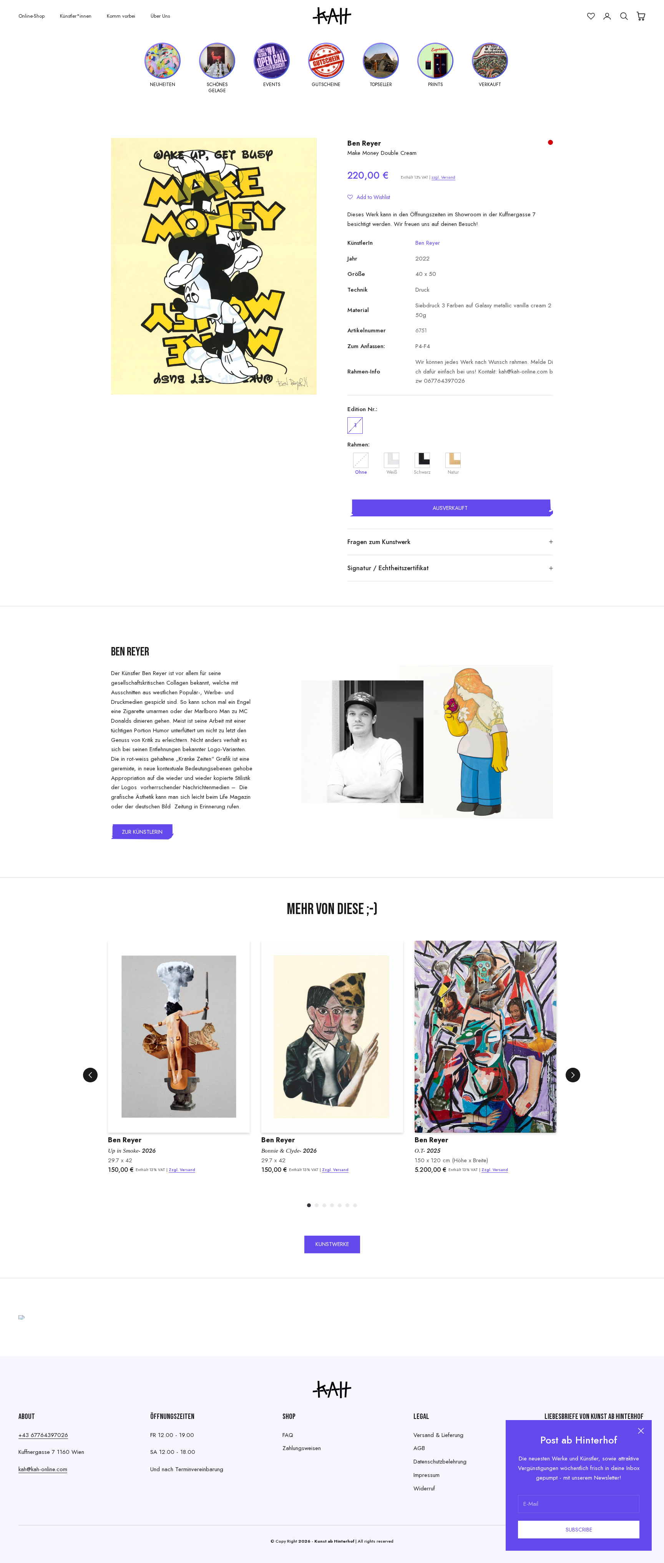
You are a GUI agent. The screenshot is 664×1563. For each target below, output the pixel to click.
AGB (419, 1448)
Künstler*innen (75, 16)
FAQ (287, 1435)
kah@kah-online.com (42, 1469)
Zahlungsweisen (301, 1448)
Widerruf (424, 1488)
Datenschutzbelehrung (439, 1461)
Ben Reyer (364, 143)
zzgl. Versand (443, 177)
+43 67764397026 (43, 1435)
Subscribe (579, 1529)
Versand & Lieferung (438, 1435)
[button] (368, 197)
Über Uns (160, 16)
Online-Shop (31, 16)
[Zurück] (90, 1075)
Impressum (426, 1475)
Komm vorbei (121, 16)
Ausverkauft (450, 508)
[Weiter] (573, 1075)
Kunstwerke (332, 1244)
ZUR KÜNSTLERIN (142, 832)
